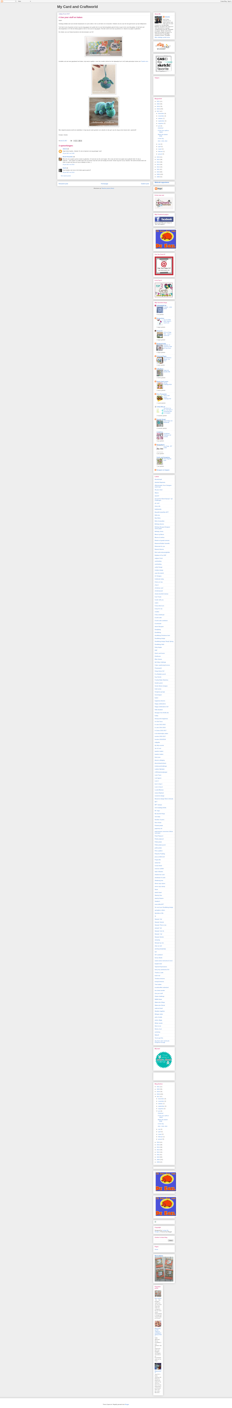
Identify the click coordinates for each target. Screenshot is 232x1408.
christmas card (159, 588)
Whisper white (159, 1014)
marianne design (159, 796)
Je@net (65, 149)
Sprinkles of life (159, 913)
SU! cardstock (159, 954)
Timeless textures (160, 978)
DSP (156, 650)
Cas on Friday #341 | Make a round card (167, 321)
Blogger (127, 1404)
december (161, 113)
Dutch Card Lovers (162, 381)
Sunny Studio (158, 957)
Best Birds (157, 518)
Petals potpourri (159, 839)
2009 (158, 174)
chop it (157, 585)
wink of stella (158, 1017)
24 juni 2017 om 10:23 (68, 172)
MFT (156, 801)
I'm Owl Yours (159, 721)
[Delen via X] (78, 141)
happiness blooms (160, 701)
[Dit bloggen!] (76, 141)
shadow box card (159, 874)
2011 (158, 169)
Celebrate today (159, 579)
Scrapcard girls (161, 343)
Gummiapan (158, 695)
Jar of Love (158, 748)
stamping (157, 940)
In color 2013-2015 (160, 724)
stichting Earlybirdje (160, 949)
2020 (158, 104)
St (155, 916)
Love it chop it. (159, 787)
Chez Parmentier (162, 394)
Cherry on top (159, 582)
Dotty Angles (158, 647)
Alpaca (157, 492)
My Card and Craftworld (77, 7)
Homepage (104, 183)
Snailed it (157, 901)
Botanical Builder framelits (162, 543)
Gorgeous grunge (160, 692)
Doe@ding (158, 629)
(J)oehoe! (160, 128)
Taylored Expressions (161, 966)
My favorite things (160, 813)
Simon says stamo (160, 883)
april (159, 146)
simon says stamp (160, 886)
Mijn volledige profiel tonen (162, 37)
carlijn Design (158, 567)
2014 (158, 162)
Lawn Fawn (158, 775)
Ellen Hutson (158, 659)
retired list (157, 862)
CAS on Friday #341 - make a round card (167, 334)
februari (160, 151)
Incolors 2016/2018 (160, 739)
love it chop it (158, 784)
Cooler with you (159, 600)
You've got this (159, 1038)
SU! (156, 952)
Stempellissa (160, 444)
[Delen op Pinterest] (81, 141)
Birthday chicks (159, 531)
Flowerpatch (158, 668)
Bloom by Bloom (159, 534)
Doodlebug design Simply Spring (164, 641)
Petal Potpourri (159, 836)
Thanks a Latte (159, 972)
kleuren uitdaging (160, 760)
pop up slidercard (160, 856)
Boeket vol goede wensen (162, 540)
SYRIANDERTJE (161, 305)
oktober (160, 118)
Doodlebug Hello (159, 644)
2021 (158, 101)
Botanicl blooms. (159, 549)
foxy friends (158, 677)
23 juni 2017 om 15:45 (68, 153)
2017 (158, 111)
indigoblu (157, 742)
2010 (158, 172)
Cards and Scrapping (163, 457)
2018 (158, 109)
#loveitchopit (158, 479)
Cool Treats (158, 597)
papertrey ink (158, 828)
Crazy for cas (158, 608)
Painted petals (159, 825)
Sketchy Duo (158, 895)
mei (159, 144)
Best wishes (159, 1256)
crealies (157, 611)
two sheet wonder (160, 990)
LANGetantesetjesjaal (161, 772)
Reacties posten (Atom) (108, 188)
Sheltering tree (159, 880)
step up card (158, 946)
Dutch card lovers (160, 653)
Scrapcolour (160, 318)
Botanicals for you (160, 546)
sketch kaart (158, 892)
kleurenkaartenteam (160, 763)
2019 (158, 106)
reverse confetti (159, 868)
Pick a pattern (159, 850)
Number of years (159, 819)
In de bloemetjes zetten (161, 733)
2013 (158, 164)
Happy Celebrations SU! (161, 706)
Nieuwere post (63, 183)
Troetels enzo (144, 61)
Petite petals (158, 842)
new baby (157, 816)
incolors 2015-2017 (160, 736)
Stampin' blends (159, 922)
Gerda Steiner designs (161, 686)
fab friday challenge (160, 662)
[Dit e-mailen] (74, 141)
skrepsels (160, 331)
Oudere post (145, 183)
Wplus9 (157, 1035)
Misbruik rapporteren (162, 182)
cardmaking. (158, 564)
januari (160, 154)
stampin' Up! (158, 928)
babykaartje (158, 509)
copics (156, 603)
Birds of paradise (159, 521)
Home (156, 1249)
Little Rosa (160, 369)
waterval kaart (159, 1008)
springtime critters (160, 910)
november (161, 116)
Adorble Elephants (160, 482)
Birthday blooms (159, 524)
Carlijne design (159, 570)
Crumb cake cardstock (161, 620)
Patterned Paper (161, 356)
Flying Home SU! (159, 671)
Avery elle (157, 506)
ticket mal (157, 975)
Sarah (64, 168)
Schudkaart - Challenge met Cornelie (167, 435)
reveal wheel (158, 865)
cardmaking (158, 561)
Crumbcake (158, 623)
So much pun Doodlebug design (164, 907)
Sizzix (156, 889)
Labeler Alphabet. (160, 769)
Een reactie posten (66, 176)
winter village (158, 1020)
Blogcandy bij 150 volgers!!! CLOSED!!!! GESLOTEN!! (158, 1332)
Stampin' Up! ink (159, 931)
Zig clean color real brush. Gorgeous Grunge (162, 1041)
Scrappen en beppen (163, 470)
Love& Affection (159, 790)
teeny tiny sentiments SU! (162, 969)
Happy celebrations (160, 703)
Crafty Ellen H (161, 406)
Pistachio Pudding (160, 853)
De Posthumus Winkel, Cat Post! (167, 359)
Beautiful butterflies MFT (162, 512)
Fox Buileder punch (160, 674)
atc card (157, 503)
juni (159, 126)
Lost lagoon (158, 778)
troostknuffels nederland (162, 987)
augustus (161, 123)
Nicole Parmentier (68, 156)
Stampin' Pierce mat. (161, 925)
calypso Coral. (159, 558)
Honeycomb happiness (161, 718)
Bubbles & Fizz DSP (160, 555)
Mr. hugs (157, 810)
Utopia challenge (159, 996)
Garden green (159, 683)
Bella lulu (157, 515)
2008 (158, 177)
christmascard (159, 591)
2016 (158, 157)
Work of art (158, 1026)
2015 (158, 159)
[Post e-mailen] (71, 140)
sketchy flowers (159, 898)
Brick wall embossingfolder (162, 552)
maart (160, 149)
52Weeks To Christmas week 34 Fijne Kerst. (168, 346)
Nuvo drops (158, 822)
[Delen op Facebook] (79, 141)
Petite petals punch (160, 845)
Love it (157, 781)
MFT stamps (158, 804)
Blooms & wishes (159, 537)
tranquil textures (159, 981)
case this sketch (159, 573)
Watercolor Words (160, 1005)
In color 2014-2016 (160, 727)
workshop (157, 1032)
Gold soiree (158, 689)
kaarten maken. (159, 754)
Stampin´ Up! (158, 934)
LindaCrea (160, 432)
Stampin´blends (159, 937)
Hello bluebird (159, 709)
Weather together (160, 1011)
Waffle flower (158, 999)
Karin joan (157, 757)
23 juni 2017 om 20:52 (68, 164)
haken (156, 698)
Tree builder (158, 984)
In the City (161, 138)
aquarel (157, 495)
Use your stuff (159, 993)
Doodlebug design (160, 638)
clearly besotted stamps (161, 594)
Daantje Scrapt (161, 419)
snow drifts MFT (159, 904)
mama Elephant (159, 793)
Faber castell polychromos (162, 665)
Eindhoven (158, 656)
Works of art (158, 1029)
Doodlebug (158, 632)
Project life (158, 859)
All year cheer (159, 489)
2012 (158, 167)
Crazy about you (159, 605)
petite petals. (158, 848)
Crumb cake (158, 617)
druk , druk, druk (162, 141)
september (161, 121)
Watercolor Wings (160, 1002)
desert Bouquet (159, 626)
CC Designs (158, 576)
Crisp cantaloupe (159, 614)
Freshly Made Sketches (161, 680)
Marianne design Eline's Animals (164, 798)
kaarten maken (159, 751)
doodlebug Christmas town (162, 635)
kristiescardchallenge (161, 766)
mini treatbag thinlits (160, 807)
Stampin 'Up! (158, 919)
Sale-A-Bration (159, 871)
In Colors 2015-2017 (160, 730)
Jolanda (167, 17)
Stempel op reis (159, 943)
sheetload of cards (160, 877)
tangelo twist (158, 963)
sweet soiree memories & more (164, 960)
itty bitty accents (159, 745)
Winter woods (158, 1023)
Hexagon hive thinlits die (162, 712)
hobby (156, 715)
